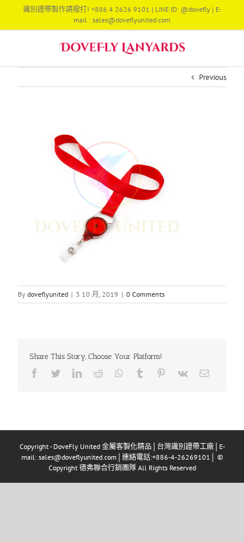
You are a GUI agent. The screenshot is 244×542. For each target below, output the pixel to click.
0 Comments (145, 294)
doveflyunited (47, 294)
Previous (212, 77)
